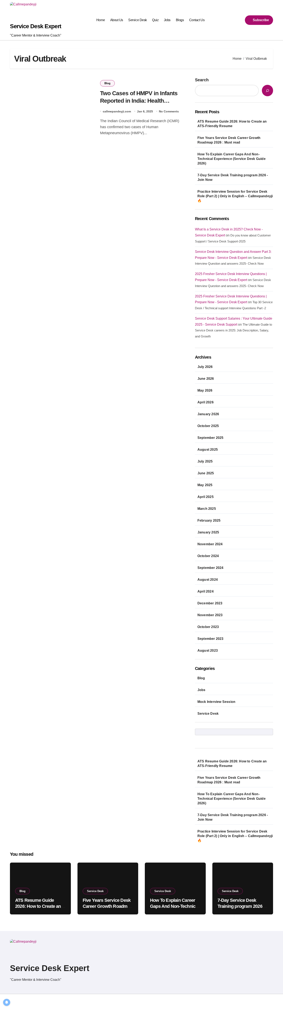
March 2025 (206, 508)
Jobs (167, 20)
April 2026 (205, 402)
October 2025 (208, 426)
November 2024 (210, 544)
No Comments (169, 111)
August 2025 (207, 449)
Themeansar (84, 1001)
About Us (116, 20)
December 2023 (210, 603)
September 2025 (210, 437)
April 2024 (205, 591)
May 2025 (205, 485)
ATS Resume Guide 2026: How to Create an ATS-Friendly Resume (232, 124)
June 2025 (205, 473)
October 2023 (208, 627)
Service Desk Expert (35, 26)
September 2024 (210, 568)
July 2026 (205, 367)
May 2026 (205, 390)
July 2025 (205, 461)
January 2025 (208, 532)
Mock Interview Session (216, 702)
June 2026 (205, 378)
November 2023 (210, 615)
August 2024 (207, 579)
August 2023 (207, 650)
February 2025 (209, 520)
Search (202, 80)
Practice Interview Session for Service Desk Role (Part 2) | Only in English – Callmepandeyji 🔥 (235, 196)
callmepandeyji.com (117, 111)
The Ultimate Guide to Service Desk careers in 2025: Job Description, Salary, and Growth (233, 330)
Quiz (155, 20)
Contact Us (196, 20)
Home (100, 20)
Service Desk (137, 20)
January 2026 (208, 414)
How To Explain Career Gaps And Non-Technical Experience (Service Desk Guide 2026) (231, 158)
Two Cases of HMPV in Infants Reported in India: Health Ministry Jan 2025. (139, 101)
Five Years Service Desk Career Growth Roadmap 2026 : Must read (228, 140)
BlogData (63, 1001)
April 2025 (205, 497)
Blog (107, 83)
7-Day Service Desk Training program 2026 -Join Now (232, 177)
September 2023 (210, 638)
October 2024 (208, 556)
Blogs (180, 20)
